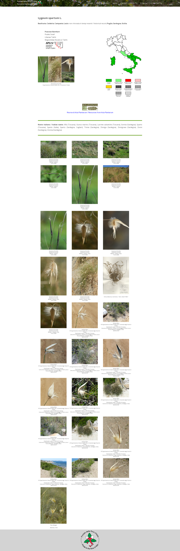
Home (90, 3)
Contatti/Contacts (151, 3)
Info (115, 3)
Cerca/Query (103, 3)
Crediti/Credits (128, 3)
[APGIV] (54, 49)
